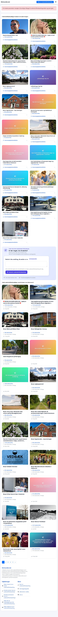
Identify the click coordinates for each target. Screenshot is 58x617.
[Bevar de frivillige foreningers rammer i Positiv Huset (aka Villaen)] (43, 56)
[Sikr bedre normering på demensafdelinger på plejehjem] (43, 182)
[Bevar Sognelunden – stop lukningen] (15, 105)
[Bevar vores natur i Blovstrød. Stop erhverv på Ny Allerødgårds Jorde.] (43, 131)
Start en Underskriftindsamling (45, 2)
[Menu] (55, 2)
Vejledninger (6, 581)
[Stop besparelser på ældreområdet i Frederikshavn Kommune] (15, 157)
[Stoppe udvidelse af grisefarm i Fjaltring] (15, 131)
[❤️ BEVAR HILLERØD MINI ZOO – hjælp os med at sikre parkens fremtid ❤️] (43, 31)
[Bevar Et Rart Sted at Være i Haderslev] (15, 233)
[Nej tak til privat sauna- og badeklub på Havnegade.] (43, 106)
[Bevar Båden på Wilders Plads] (15, 207)
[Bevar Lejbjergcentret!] (15, 81)
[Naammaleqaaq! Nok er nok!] (15, 30)
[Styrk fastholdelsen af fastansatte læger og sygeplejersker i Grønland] (43, 157)
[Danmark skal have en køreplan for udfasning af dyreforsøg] (15, 182)
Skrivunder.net (5, 2)
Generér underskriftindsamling (17, 272)
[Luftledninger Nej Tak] (43, 81)
